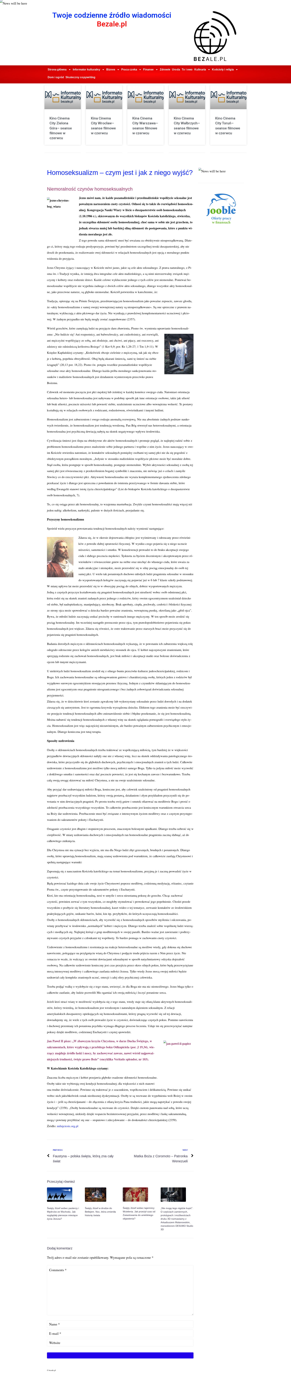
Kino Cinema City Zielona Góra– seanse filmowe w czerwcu (61, 128)
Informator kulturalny (86, 69)
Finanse (148, 69)
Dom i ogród (56, 77)
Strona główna (57, 69)
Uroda (176, 69)
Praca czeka (129, 69)
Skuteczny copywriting (80, 77)
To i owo (187, 69)
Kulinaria (200, 69)
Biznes (110, 69)
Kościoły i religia (223, 69)
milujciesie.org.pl (67, 1126)
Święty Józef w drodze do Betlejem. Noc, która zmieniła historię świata (100, 1212)
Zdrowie (165, 69)
